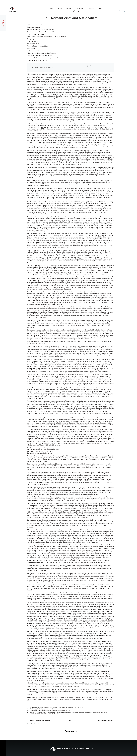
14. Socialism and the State (105, 720)
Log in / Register (76, 11)
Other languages (78, 748)
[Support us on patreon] (3, 23)
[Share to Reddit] (90, 66)
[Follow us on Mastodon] (3, 20)
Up (70, 720)
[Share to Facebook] (88, 66)
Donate (60, 748)
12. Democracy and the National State (39, 720)
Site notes (89, 748)
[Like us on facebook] (3, 26)
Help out (67, 748)
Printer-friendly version (33, 724)
